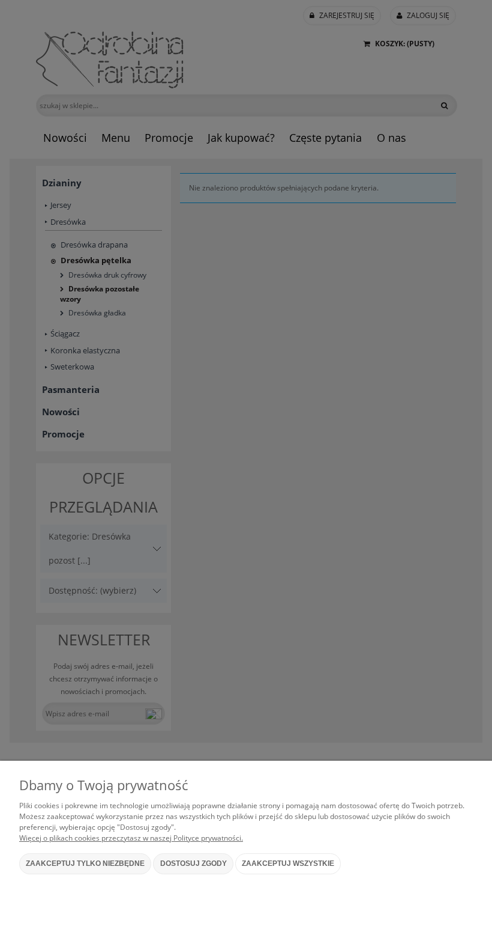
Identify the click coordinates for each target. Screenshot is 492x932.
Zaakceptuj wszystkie (288, 863)
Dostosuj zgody (193, 863)
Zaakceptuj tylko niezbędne (85, 863)
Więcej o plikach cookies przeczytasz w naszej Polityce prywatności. (131, 838)
